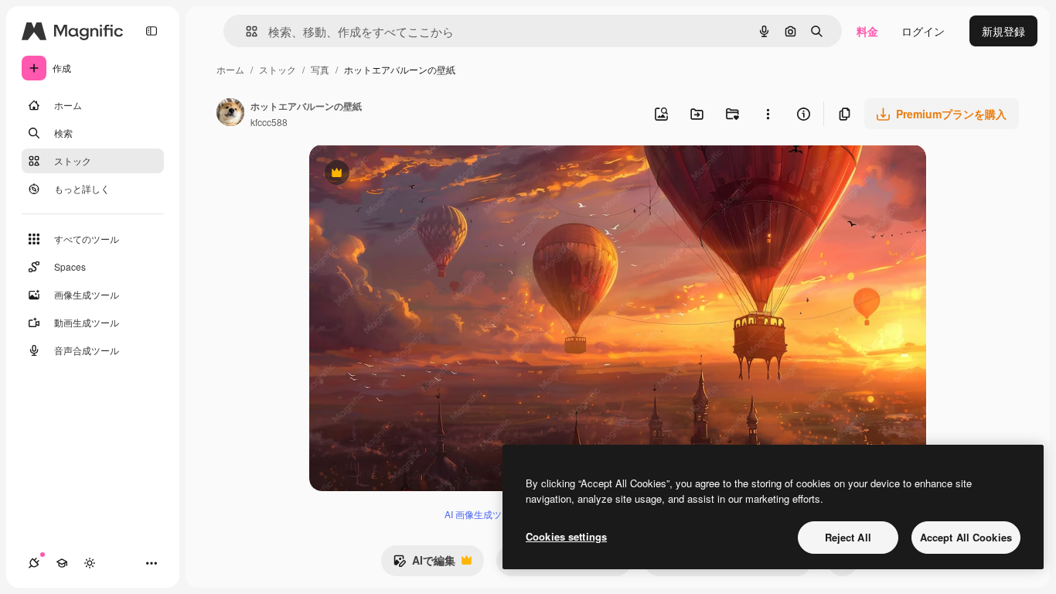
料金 (867, 31)
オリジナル (416, 174)
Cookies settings (566, 536)
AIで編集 (424, 563)
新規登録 (1003, 31)
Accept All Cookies (966, 537)
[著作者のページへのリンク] (230, 113)
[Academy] (61, 563)
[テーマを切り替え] (89, 563)
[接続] (34, 563)
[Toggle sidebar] (151, 31)
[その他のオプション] (767, 113)
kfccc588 (269, 121)
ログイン (923, 31)
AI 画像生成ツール (482, 514)
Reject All (848, 537)
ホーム (230, 69)
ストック (277, 69)
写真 (320, 69)
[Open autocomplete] (245, 31)
